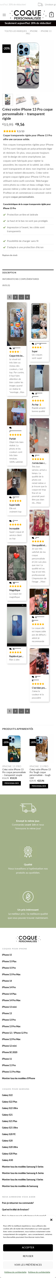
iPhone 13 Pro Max (11, 1026)
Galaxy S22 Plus (9, 1102)
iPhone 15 (7, 955)
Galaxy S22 (7, 1095)
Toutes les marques (16, 31)
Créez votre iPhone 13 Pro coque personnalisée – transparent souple (14, 772)
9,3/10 (20, 131)
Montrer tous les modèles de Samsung (20, 1186)
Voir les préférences (28, 1265)
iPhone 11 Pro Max (11, 1072)
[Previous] (7, 65)
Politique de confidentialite (15, 1272)
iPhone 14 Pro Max (11, 1000)
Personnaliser (12, 783)
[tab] (28, 273)
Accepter (28, 1247)
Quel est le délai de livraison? (15, 1210)
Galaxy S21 (7, 1115)
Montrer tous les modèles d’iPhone (18, 1078)
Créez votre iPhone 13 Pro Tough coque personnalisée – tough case (40, 774)
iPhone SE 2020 (9, 1052)
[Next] (48, 65)
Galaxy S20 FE (9, 1134)
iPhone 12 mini (9, 1046)
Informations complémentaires (20, 279)
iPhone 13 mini (9, 1007)
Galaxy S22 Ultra (10, 1108)
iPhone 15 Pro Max (11, 975)
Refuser (28, 1256)
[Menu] (4, 15)
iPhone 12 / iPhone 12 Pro (15, 1033)
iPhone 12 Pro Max (11, 1039)
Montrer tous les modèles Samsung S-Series (22, 1167)
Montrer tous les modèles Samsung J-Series (22, 1180)
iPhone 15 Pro (9, 968)
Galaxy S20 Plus (9, 1154)
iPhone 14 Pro (9, 987)
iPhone (34, 31)
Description (9, 273)
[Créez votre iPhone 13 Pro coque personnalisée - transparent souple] (14, 748)
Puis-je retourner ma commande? (18, 1203)
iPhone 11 (7, 1059)
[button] (51, 1219)
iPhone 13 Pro (9, 1020)
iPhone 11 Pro (9, 1065)
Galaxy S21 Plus (9, 1121)
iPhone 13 (7, 1013)
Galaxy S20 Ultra (10, 1147)
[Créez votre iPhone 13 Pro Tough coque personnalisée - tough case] (42, 748)
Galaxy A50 (7, 1160)
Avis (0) (6, 285)
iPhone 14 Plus (9, 994)
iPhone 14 (7, 981)
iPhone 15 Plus (9, 962)
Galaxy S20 (7, 1141)
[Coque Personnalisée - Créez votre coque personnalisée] (27, 14)
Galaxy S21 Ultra (10, 1128)
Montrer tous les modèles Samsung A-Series (23, 1173)
